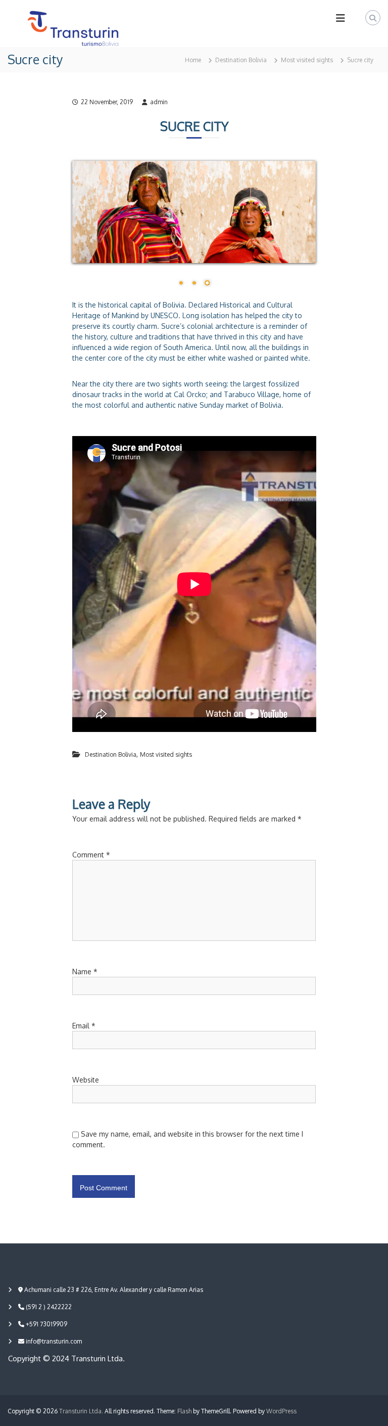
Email (83, 1025)
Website (85, 1079)
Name (85, 971)
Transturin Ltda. (81, 1411)
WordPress (281, 1411)
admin (159, 102)
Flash (184, 1411)
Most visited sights (307, 60)
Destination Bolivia (241, 60)
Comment (91, 854)
